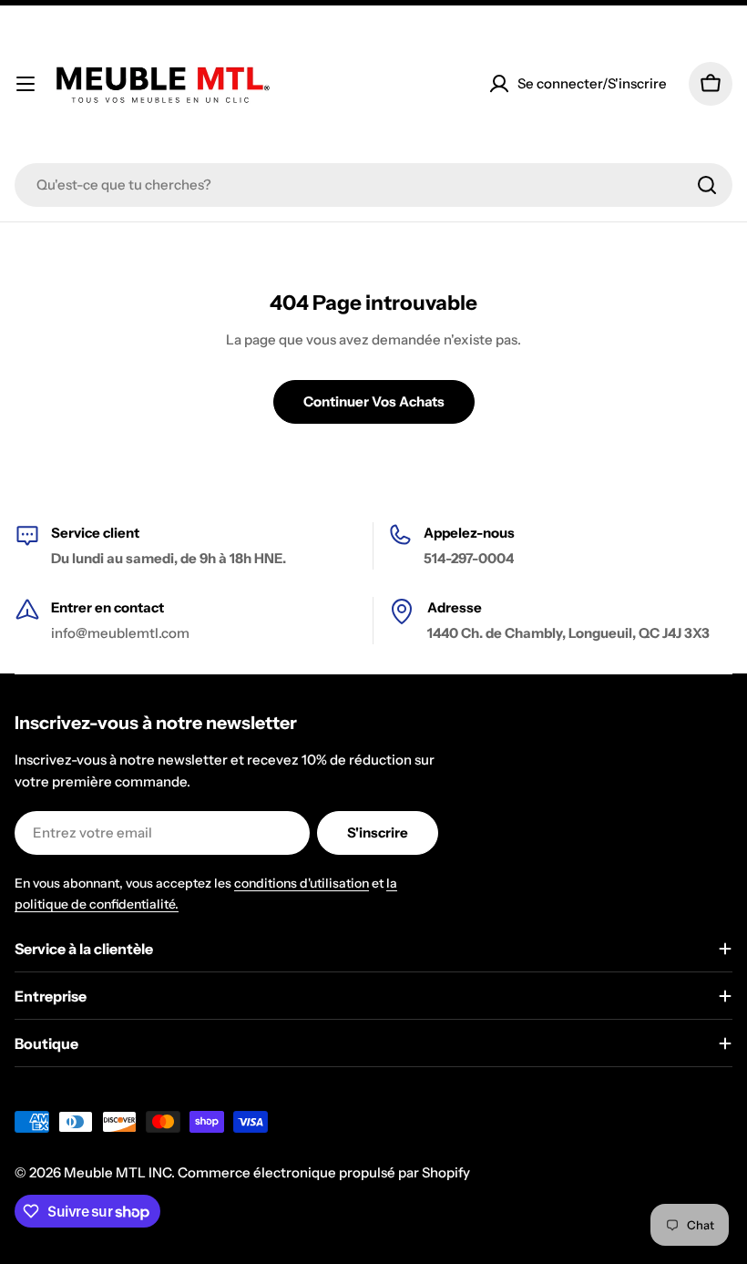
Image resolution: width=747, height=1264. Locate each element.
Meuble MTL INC (117, 1172)
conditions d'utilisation (301, 883)
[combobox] (373, 185)
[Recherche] (707, 185)
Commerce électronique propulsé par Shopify (324, 1172)
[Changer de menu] (25, 84)
